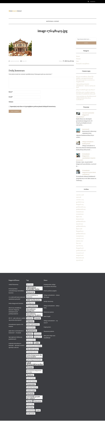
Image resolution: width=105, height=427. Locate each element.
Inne (77, 61)
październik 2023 (80, 209)
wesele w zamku (30, 404)
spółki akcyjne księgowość (32, 387)
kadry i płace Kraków (33, 324)
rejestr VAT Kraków (31, 378)
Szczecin (30, 393)
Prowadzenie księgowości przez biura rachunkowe (89, 172)
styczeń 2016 (79, 260)
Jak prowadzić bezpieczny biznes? (85, 90)
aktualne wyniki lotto (33, 288)
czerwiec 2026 (80, 195)
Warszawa (37, 401)
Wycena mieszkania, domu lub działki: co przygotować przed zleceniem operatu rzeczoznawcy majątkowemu (85, 79)
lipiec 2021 (79, 216)
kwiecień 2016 (80, 258)
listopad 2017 (79, 231)
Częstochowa (32, 306)
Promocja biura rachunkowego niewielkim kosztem (16, 291)
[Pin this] (71, 61)
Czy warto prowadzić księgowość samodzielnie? (85, 115)
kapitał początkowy (31, 327)
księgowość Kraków (31, 339)
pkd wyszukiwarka (35, 363)
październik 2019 (81, 226)
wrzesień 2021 (80, 214)
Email (11, 97)
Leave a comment (14, 61)
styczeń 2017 (79, 245)
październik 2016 (81, 250)
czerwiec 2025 (80, 199)
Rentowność (85, 129)
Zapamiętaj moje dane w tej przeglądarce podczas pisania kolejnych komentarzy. (33, 106)
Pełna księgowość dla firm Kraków (34, 356)
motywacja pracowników (34, 346)
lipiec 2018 (79, 228)
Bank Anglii (47, 316)
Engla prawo (47, 327)
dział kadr (30, 318)
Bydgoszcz (30, 303)
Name (11, 92)
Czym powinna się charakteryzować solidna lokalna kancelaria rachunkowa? (86, 97)
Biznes (78, 56)
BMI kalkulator (34, 300)
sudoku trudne (31, 390)
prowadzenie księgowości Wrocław (34, 371)
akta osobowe (30, 284)
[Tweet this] (65, 61)
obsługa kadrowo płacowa (32, 352)
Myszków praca (32, 349)
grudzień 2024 (80, 202)
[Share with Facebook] (63, 61)
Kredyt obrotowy (48, 301)
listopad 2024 (79, 204)
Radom (30, 375)
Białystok (30, 292)
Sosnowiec (31, 384)
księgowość (38, 336)
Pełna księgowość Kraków (16, 303)
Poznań (30, 367)
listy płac (29, 343)
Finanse (78, 59)
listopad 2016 (79, 248)
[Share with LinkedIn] (69, 61)
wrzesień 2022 (80, 212)
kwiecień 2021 (80, 219)
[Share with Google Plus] (67, 61)
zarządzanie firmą (30, 410)
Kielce (30, 334)
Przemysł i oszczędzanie (82, 63)
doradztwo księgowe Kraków (34, 314)
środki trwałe (31, 413)
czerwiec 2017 (80, 238)
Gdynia (30, 321)
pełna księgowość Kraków (34, 359)
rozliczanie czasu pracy (31, 381)
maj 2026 (78, 197)
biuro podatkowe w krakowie (32, 296)
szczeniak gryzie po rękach (33, 397)
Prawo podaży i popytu (50, 290)
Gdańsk (37, 318)
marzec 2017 (79, 241)
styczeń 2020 (79, 224)
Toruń (29, 401)
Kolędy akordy (38, 333)
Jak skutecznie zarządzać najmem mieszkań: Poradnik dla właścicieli (85, 93)
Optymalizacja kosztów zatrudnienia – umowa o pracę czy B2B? (85, 85)
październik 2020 (81, 221)
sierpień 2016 (79, 255)
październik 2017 (80, 233)
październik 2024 (80, 207)
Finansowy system (49, 331)
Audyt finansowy (13, 284)
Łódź (38, 410)
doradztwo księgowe (31, 310)
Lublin (36, 343)
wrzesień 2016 (80, 253)
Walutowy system (49, 312)
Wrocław (30, 407)
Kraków (30, 337)
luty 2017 (78, 243)
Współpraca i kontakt (52, 21)
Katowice (31, 330)
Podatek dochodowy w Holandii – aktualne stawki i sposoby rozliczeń (17, 345)
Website (11, 102)
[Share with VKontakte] (73, 61)
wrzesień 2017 (80, 236)
